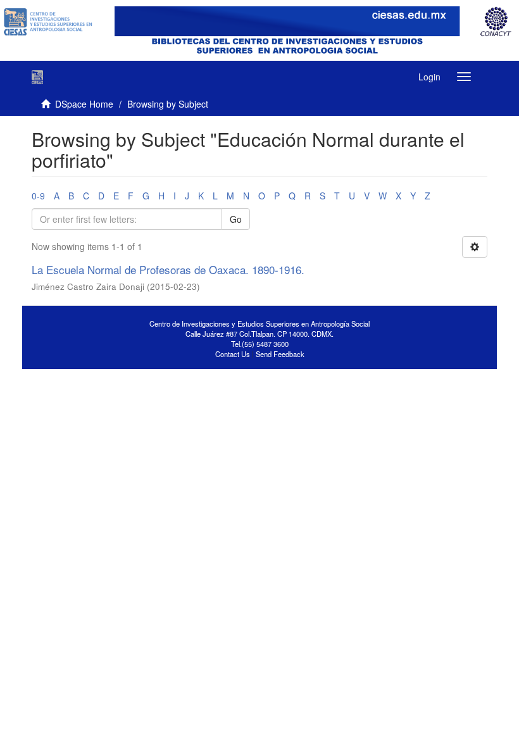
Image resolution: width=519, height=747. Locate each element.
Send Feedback (280, 354)
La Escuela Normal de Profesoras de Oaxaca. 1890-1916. (168, 269)
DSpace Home (84, 103)
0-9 (38, 195)
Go (236, 219)
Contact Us (232, 354)
